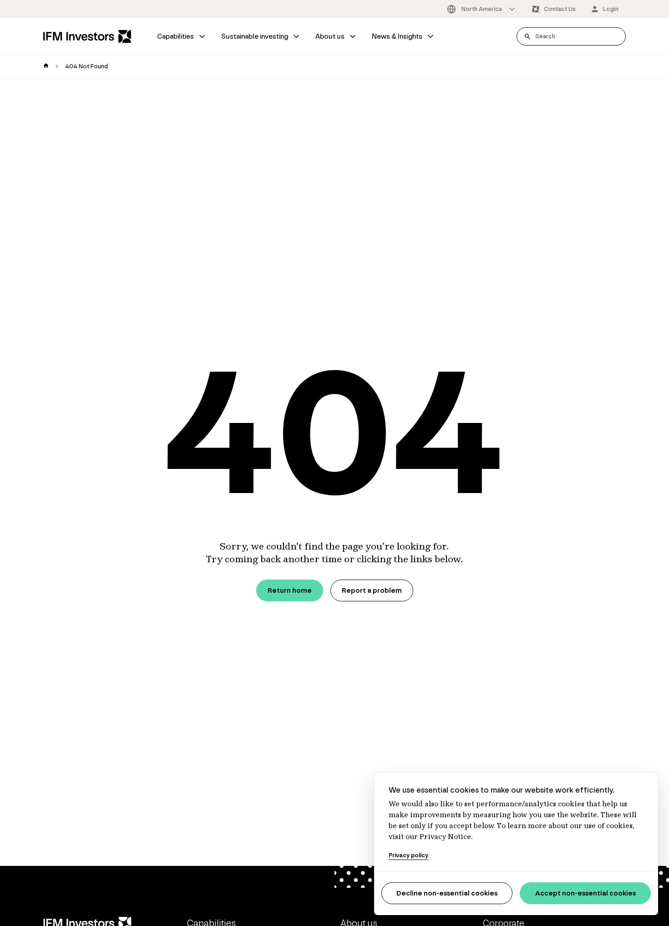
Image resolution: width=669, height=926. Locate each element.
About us (330, 36)
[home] (46, 66)
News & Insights (397, 36)
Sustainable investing (254, 36)
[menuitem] (182, 36)
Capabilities (175, 36)
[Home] (87, 36)
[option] (482, 9)
